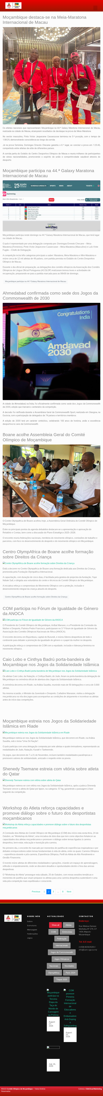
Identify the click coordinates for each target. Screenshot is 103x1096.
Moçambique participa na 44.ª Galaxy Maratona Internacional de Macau (35, 281)
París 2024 (70, 973)
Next (69, 891)
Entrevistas (67, 932)
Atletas (69, 925)
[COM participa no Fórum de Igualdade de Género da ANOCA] (33, 620)
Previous (36, 891)
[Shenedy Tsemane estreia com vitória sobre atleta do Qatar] (32, 780)
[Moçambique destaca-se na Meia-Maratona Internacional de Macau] (51, 75)
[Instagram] (13, 926)
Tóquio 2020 (61, 979)
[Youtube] (17, 926)
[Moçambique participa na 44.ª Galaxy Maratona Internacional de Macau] (51, 206)
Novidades (69, 966)
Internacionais (62, 945)
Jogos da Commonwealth (62, 952)
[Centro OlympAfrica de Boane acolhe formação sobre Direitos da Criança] (38, 563)
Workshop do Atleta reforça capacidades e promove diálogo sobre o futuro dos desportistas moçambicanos (49, 813)
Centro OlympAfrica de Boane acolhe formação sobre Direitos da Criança (36, 597)
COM (53, 932)
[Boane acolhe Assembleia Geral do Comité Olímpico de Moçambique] (51, 481)
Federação (61, 939)
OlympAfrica (53, 973)
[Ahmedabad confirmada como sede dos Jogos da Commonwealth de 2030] (51, 351)
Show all (55, 925)
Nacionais (53, 966)
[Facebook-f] (8, 926)
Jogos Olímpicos (61, 959)
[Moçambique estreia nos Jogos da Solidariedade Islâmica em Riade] (36, 732)
